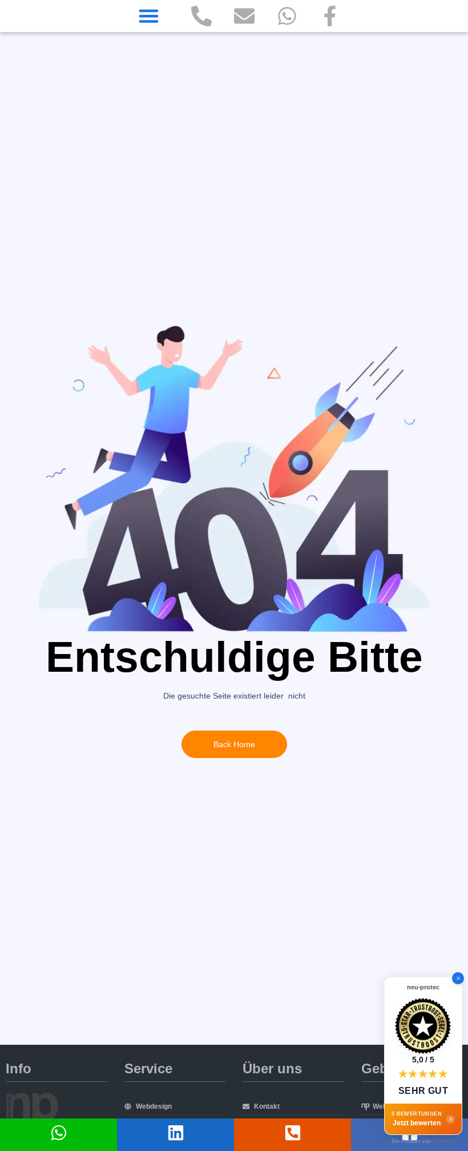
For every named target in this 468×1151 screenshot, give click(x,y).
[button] (148, 16)
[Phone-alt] (201, 16)
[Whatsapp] (287, 16)
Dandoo (443, 1141)
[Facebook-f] (330, 16)
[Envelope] (244, 16)
